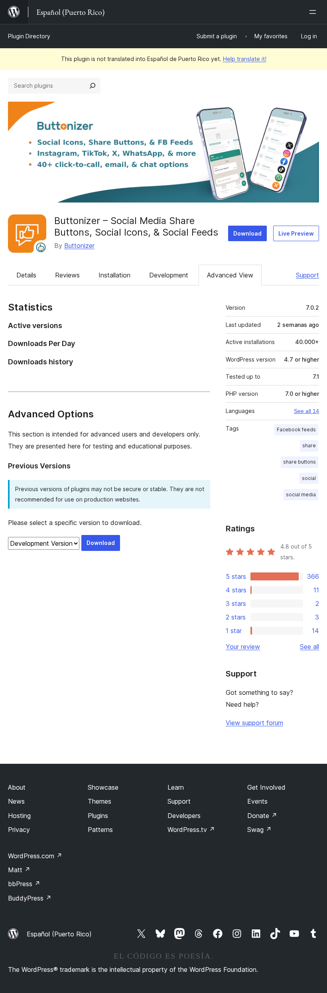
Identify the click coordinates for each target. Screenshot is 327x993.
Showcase (103, 787)
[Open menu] (314, 12)
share (309, 445)
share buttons (299, 462)
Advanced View (230, 275)
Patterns (100, 830)
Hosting (19, 816)
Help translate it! (244, 58)
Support (307, 275)
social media (301, 494)
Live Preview (296, 233)
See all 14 (306, 411)
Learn (175, 787)
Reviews (67, 275)
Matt (19, 870)
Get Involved (266, 787)
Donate (262, 816)
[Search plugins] (92, 86)
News (16, 801)
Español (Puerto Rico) (59, 934)
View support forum (254, 723)
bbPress (24, 884)
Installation (114, 275)
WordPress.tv (191, 830)
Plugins (98, 816)
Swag (259, 830)
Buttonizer (79, 246)
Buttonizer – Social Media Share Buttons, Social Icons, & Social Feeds (136, 226)
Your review (243, 647)
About (17, 787)
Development (168, 275)
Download (247, 233)
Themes (99, 801)
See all (309, 647)
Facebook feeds (296, 430)
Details (26, 275)
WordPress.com (35, 856)
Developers (184, 816)
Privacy (19, 830)
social (309, 478)
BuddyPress (29, 898)
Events (257, 801)
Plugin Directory (29, 36)
